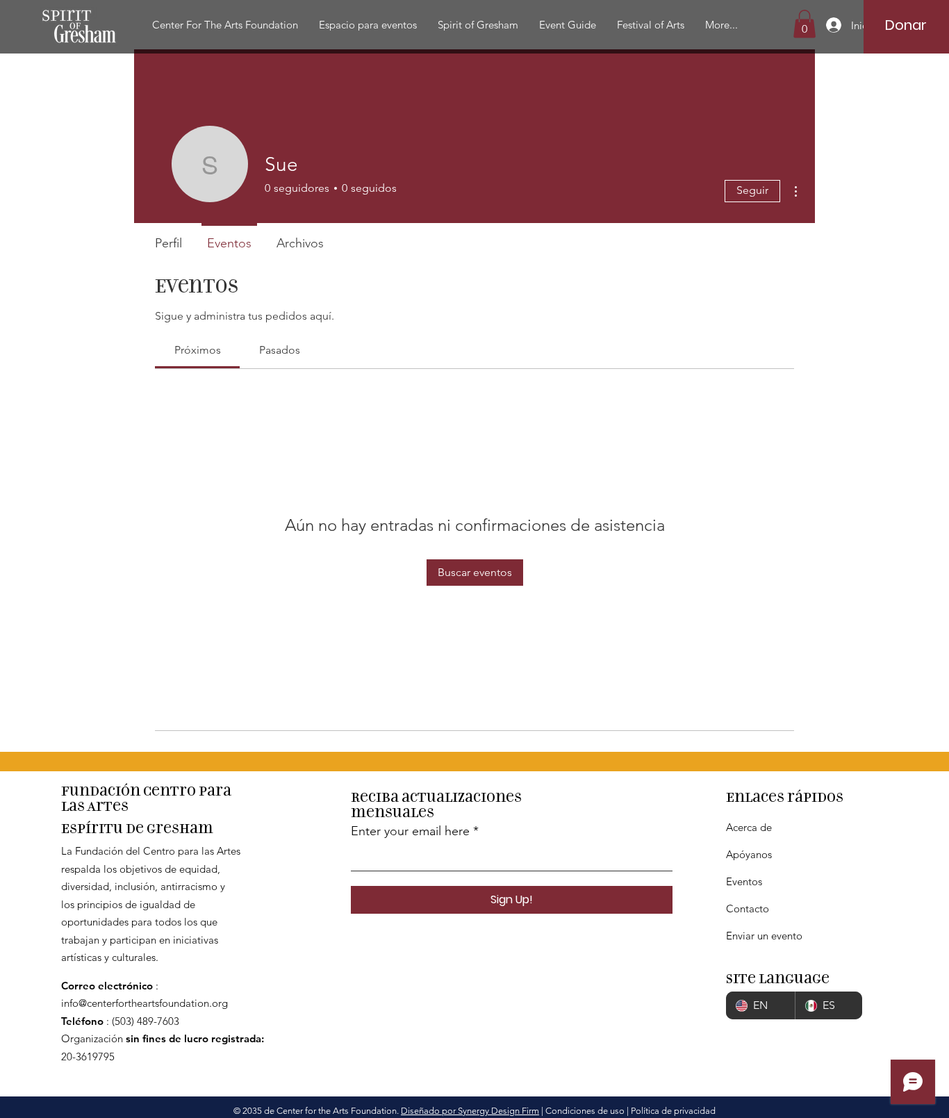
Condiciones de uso (585, 1110)
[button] (225, 25)
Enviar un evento (764, 935)
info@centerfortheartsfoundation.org (144, 1003)
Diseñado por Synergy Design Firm (470, 1110)
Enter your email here (410, 831)
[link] (197, 349)
